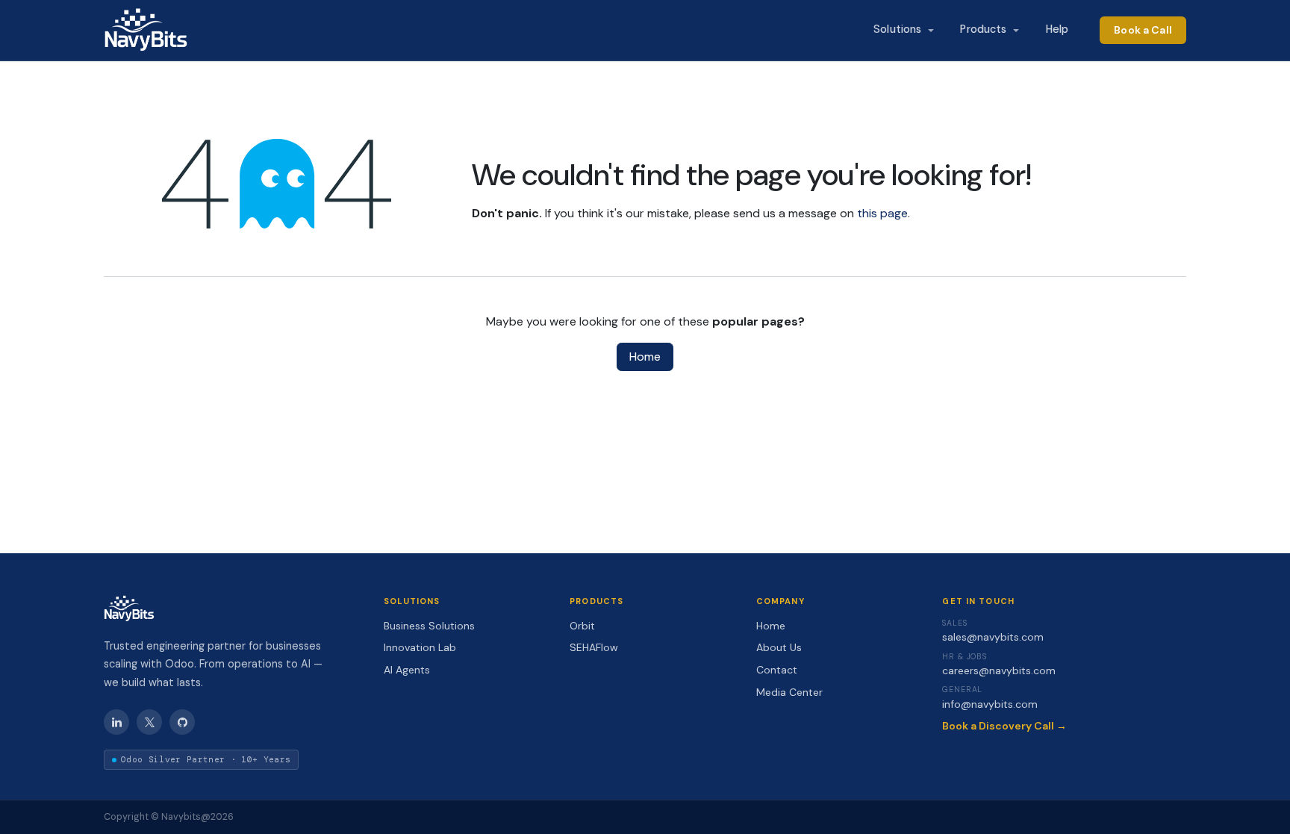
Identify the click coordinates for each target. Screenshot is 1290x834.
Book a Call (1143, 30)
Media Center (789, 692)
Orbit (582, 625)
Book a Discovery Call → (1004, 726)
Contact (776, 670)
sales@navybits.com (993, 637)
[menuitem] (903, 30)
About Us (779, 647)
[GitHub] (182, 722)
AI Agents (407, 670)
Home (645, 356)
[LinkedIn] (116, 722)
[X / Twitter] (149, 722)
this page (882, 213)
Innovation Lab (420, 647)
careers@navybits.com (999, 670)
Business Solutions (429, 625)
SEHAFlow (594, 647)
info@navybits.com (990, 704)
